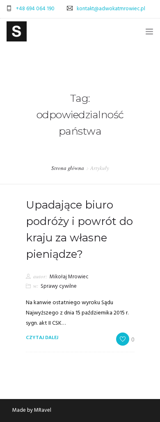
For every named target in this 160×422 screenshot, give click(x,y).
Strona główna (67, 168)
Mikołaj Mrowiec (69, 277)
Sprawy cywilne (59, 286)
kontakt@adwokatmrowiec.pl (111, 9)
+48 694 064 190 (35, 9)
